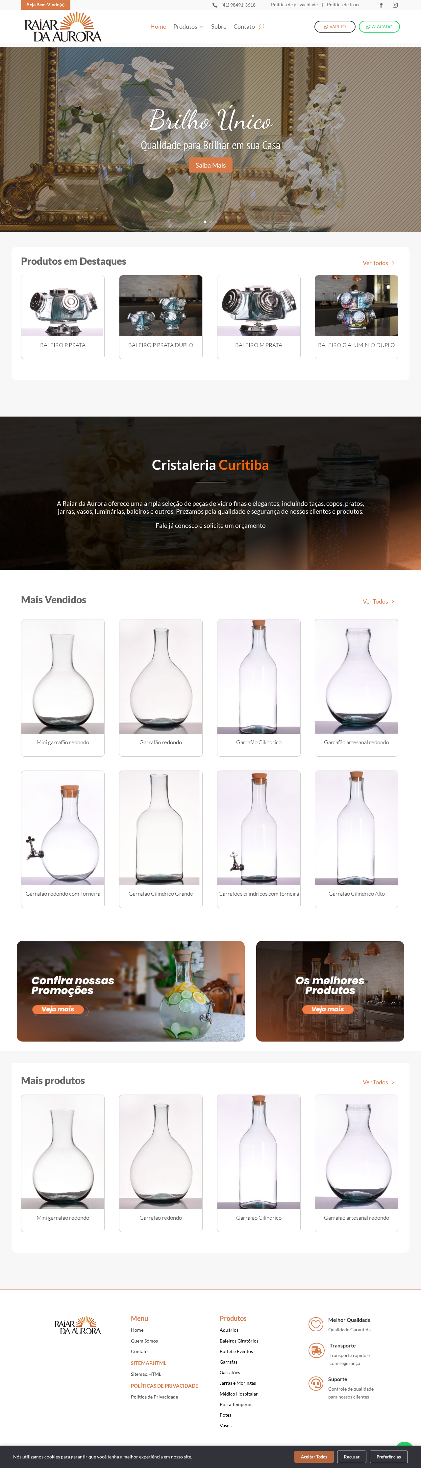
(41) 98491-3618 (238, 5)
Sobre (218, 27)
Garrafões (230, 1372)
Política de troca (343, 4)
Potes (225, 1415)
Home (158, 27)
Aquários (229, 1330)
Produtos (185, 27)
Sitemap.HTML (146, 1374)
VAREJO (338, 26)
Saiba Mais (210, 165)
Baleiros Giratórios (239, 1341)
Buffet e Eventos (236, 1351)
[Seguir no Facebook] (381, 5)
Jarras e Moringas (238, 1383)
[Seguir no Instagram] (395, 5)
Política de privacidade (294, 4)
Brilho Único (210, 119)
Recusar (351, 1456)
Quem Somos (144, 1341)
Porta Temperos (236, 1404)
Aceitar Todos (314, 1456)
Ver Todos (375, 262)
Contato (244, 27)
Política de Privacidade (154, 1397)
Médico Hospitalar (239, 1394)
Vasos (226, 1425)
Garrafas (228, 1362)
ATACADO (382, 26)
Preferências (389, 1456)
